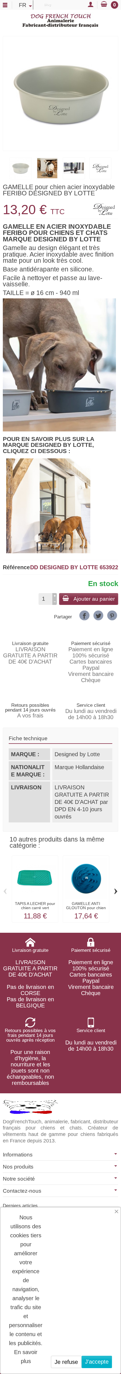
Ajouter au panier (94, 599)
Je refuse (66, 1362)
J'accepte (97, 1362)
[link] (84, 615)
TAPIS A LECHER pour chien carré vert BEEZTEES (35, 907)
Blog (47, 4)
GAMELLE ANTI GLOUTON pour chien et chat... (86, 907)
